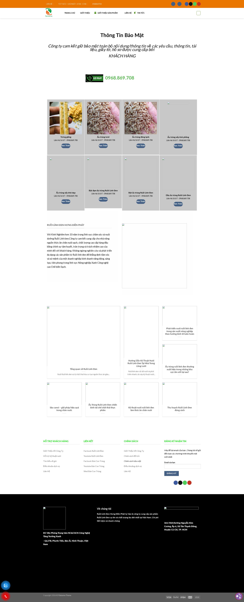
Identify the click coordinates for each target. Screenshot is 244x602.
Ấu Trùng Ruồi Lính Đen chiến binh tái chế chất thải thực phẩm (102, 407)
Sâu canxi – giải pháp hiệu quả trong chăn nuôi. (64, 409)
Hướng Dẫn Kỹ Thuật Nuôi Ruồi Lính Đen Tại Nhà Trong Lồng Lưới (141, 363)
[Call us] (195, 4)
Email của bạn (169, 463)
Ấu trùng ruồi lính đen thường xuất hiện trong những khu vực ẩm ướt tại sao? (179, 369)
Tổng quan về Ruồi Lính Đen (83, 369)
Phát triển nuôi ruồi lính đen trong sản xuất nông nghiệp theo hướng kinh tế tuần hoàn (179, 331)
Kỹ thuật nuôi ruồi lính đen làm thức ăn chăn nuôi (141, 409)
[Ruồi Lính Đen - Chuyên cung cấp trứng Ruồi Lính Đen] (50, 13)
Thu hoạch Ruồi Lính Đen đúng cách (179, 409)
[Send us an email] (191, 4)
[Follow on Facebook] (186, 4)
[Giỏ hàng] (179, 4)
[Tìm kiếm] (198, 13)
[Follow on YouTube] (199, 4)
